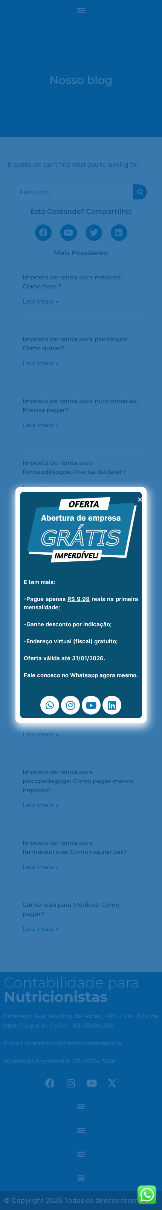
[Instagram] (70, 705)
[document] (81, 605)
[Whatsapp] (49, 705)
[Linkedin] (111, 705)
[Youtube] (91, 705)
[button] (140, 499)
